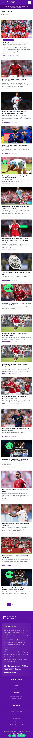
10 (20, 604)
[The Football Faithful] (11, 2)
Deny (14, 735)
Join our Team (16, 688)
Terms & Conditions (17, 698)
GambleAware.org (19, 640)
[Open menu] (3, 2)
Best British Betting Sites (16, 722)
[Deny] (31, 734)
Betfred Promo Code (16, 714)
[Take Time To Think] (10, 673)
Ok (9, 735)
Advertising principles (16, 7)
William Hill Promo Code (16, 709)
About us (16, 683)
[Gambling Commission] (25, 666)
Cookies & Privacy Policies (16, 696)
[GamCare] (18, 669)
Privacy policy (21, 735)
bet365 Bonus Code (16, 711)
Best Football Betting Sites (16, 724)
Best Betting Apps (16, 726)
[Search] (29, 2)
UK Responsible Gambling (16, 701)
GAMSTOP (7, 649)
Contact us (16, 685)
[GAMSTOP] (9, 669)
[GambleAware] (13, 666)
